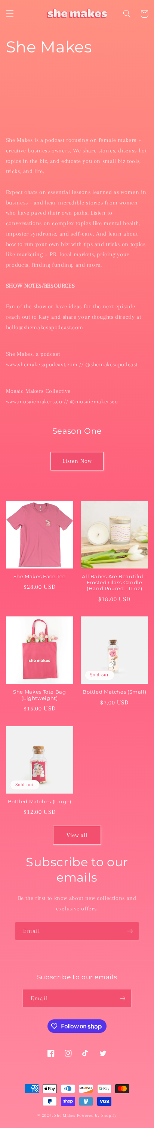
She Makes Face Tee (39, 576)
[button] (9, 13)
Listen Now (77, 461)
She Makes (65, 1115)
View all (77, 835)
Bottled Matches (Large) (40, 801)
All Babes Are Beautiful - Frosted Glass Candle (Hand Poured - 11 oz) (114, 583)
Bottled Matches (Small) (115, 692)
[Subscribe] (130, 931)
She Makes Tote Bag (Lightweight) (39, 695)
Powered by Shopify (97, 1115)
